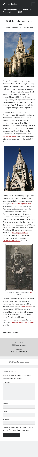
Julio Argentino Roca (20, 233)
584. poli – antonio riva (19, 352)
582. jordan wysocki (19, 345)
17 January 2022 (27, 27)
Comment (6, 382)
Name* (5, 404)
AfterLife (10, 4)
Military (15, 332)
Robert (16, 27)
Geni (31, 292)
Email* (5, 411)
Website (6, 420)
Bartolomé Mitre (9, 136)
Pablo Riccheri (26, 307)
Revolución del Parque (11, 241)
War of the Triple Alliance (21, 203)
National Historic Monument (22, 322)
